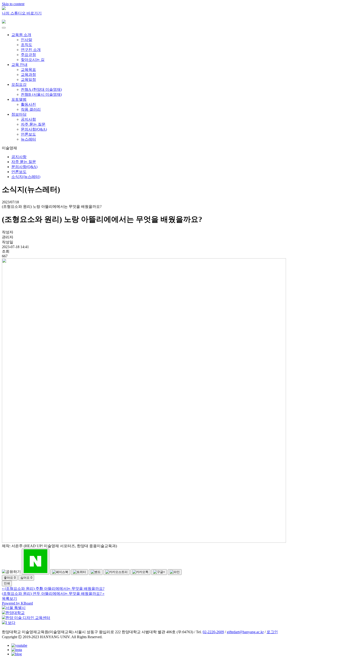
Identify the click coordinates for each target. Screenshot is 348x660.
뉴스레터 (28, 139)
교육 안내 (19, 65)
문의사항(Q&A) (34, 129)
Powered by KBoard (17, 603)
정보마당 (19, 114)
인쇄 (7, 583)
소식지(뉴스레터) (25, 177)
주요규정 (28, 55)
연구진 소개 (31, 50)
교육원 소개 (21, 35)
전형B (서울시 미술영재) (41, 94)
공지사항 (28, 119)
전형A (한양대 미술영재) (41, 89)
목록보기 (9, 598)
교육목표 (28, 70)
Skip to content (13, 4)
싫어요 (26, 577)
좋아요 (10, 577)
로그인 (272, 632)
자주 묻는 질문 (33, 124)
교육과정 (28, 75)
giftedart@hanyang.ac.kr (245, 632)
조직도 (26, 45)
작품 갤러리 (31, 109)
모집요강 (19, 84)
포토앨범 (19, 99)
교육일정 (28, 79)
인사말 (26, 40)
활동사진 (28, 104)
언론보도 (28, 134)
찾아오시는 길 (33, 60)
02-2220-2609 (213, 632)
